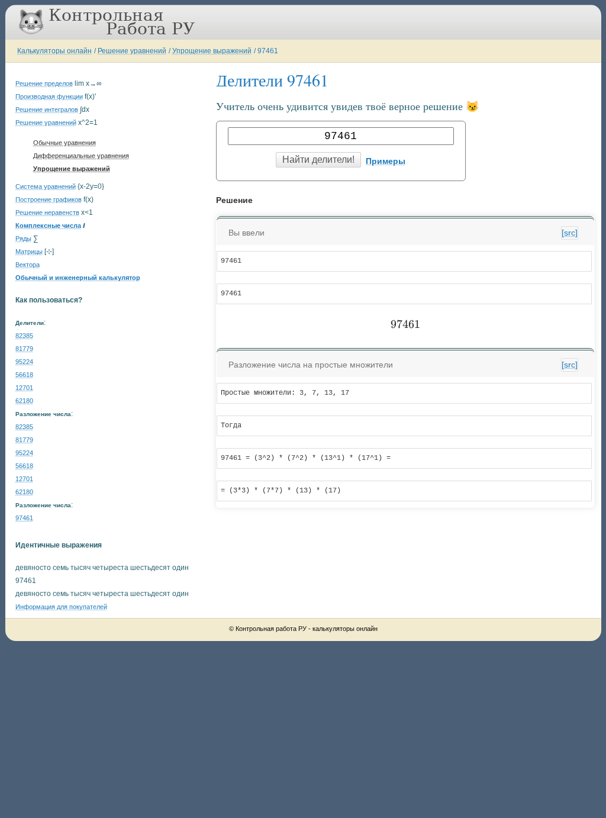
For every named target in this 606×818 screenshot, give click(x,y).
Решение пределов (44, 83)
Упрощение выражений (212, 51)
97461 (267, 51)
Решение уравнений (132, 51)
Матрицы (29, 251)
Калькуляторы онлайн (54, 51)
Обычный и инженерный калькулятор (77, 277)
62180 (24, 400)
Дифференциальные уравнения (81, 155)
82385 (24, 335)
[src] (570, 232)
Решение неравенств (47, 212)
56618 (24, 374)
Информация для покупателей (61, 606)
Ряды (23, 238)
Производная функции (49, 96)
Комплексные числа (48, 225)
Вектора (27, 264)
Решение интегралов (46, 109)
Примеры (385, 161)
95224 (24, 361)
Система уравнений (45, 186)
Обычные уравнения (64, 142)
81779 (24, 348)
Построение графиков (48, 199)
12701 (24, 387)
